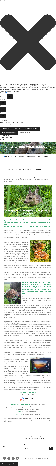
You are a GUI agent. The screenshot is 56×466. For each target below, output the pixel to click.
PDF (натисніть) (36, 178)
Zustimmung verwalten (8, 464)
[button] (28, 42)
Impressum (3, 139)
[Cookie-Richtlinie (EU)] (17, 458)
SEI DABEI (13, 156)
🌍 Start (6, 156)
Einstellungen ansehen (31, 128)
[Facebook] (8, 458)
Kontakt (46, 156)
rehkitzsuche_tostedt (30, 400)
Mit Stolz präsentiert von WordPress (44, 458)
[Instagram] (4, 458)
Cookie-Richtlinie (4, 135)
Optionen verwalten (5, 118)
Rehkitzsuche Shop (31, 156)
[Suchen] (51, 448)
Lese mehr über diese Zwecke (8, 124)
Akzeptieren (5, 128)
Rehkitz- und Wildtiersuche (28, 146)
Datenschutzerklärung (6, 137)
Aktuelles (21, 156)
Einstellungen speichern (9, 132)
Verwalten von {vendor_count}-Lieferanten (11, 122)
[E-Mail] (13, 458)
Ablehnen (17, 128)
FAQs (39, 156)
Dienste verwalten (5, 120)
